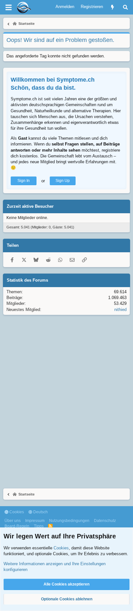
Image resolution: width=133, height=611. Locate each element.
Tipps (39, 526)
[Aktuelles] (112, 7)
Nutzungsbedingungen (69, 520)
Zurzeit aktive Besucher (30, 206)
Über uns (13, 520)
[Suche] (125, 7)
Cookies (16, 512)
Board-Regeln (17, 526)
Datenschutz (105, 520)
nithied (120, 309)
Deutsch (40, 512)
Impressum (35, 520)
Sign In (23, 180)
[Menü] (8, 7)
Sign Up (63, 180)
